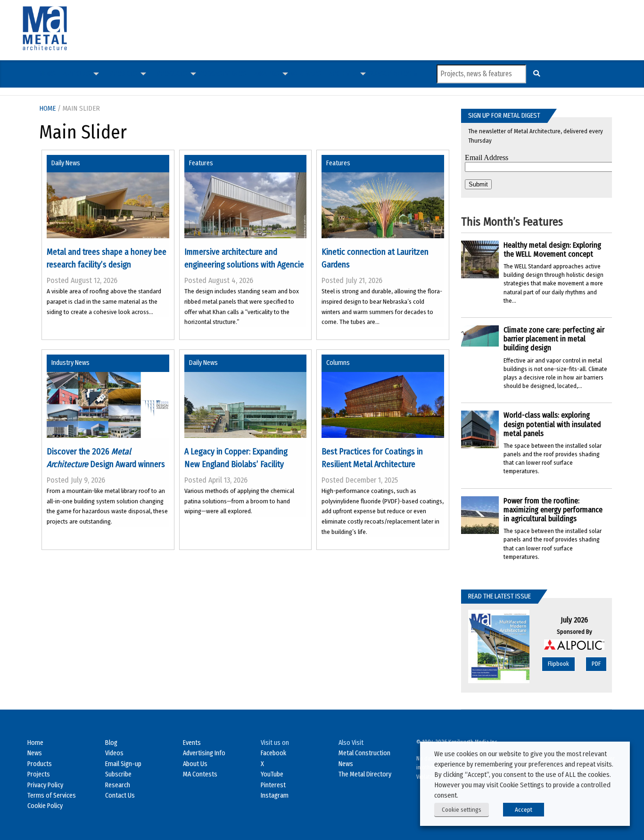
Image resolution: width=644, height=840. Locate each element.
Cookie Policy (45, 806)
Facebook (273, 753)
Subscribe (384, 73)
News (47, 73)
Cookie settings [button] (461, 809)
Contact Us (120, 796)
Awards (266, 73)
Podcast (211, 73)
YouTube (272, 774)
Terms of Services (51, 796)
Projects (123, 73)
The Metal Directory (365, 774)
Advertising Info (204, 753)
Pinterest (273, 785)
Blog (111, 743)
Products (171, 73)
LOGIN (409, 73)
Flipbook (558, 663)
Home (35, 743)
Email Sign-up (123, 764)
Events (192, 743)
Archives (343, 73)
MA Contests (200, 774)
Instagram (275, 796)
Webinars (305, 73)
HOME (47, 108)
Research (117, 785)
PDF (596, 663)
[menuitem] (47, 74)
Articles (76, 73)
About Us (195, 764)
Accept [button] (523, 809)
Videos (236, 73)
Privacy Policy (45, 785)
